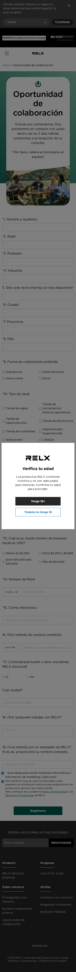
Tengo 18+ (38, 501)
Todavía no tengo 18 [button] (38, 512)
